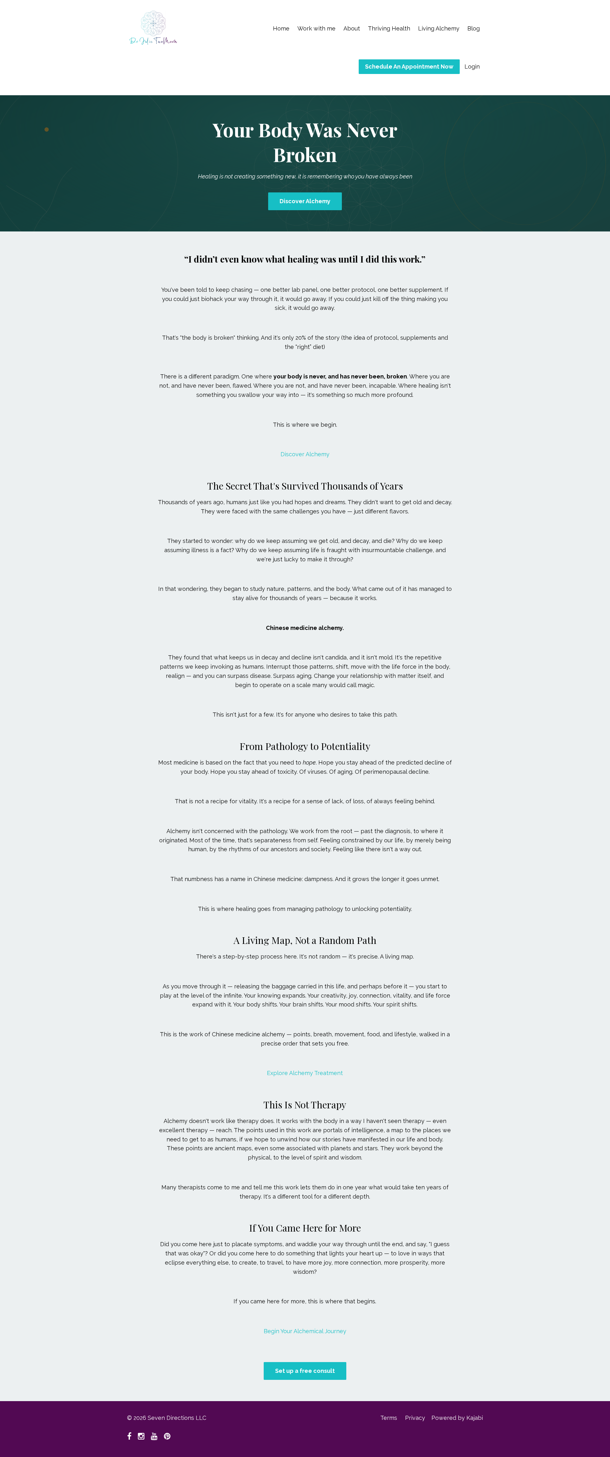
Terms (388, 1417)
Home (281, 28)
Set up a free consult (305, 1370)
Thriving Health (389, 28)
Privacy (415, 1417)
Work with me (316, 28)
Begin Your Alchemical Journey (305, 1331)
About (351, 28)
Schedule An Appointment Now (409, 66)
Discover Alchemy (305, 201)
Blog (473, 28)
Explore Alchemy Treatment (305, 1073)
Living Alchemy (438, 28)
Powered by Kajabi (457, 1417)
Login (472, 66)
